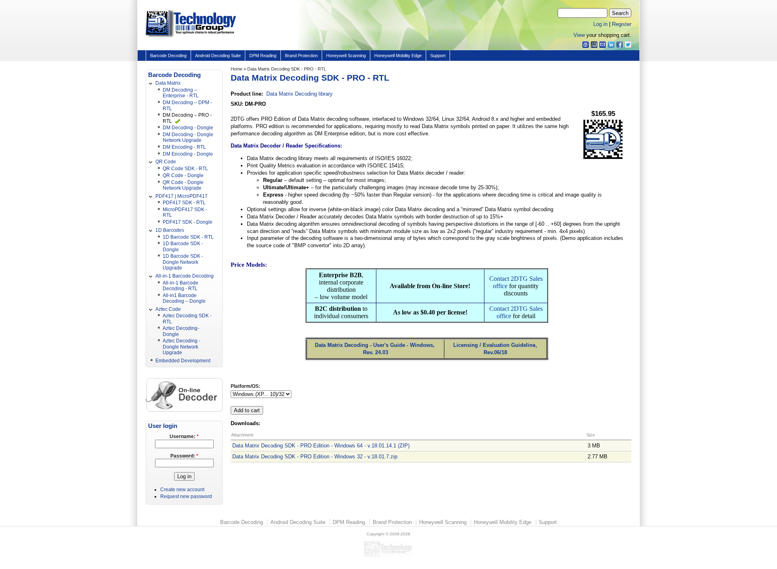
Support (438, 55)
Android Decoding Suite (218, 55)
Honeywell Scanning (346, 55)
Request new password (186, 496)
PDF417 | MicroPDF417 (181, 196)
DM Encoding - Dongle (188, 154)
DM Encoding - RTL (184, 147)
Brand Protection (301, 55)
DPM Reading (262, 55)
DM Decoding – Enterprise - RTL (181, 92)
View (579, 35)
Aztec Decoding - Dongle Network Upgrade (181, 346)
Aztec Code (168, 309)
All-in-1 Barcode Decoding (184, 276)
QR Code (165, 162)
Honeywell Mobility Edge (398, 55)
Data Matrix (167, 83)
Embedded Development (182, 361)
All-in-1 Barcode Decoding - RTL (180, 285)
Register (621, 24)
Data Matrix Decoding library (299, 94)
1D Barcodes (169, 230)
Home (236, 68)
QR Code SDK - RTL (185, 168)
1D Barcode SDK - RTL (188, 237)
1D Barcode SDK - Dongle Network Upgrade (183, 262)
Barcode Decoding (168, 55)
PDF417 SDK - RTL (184, 202)
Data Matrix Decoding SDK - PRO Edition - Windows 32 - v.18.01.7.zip (314, 456)
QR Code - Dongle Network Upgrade (183, 185)
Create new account (182, 489)
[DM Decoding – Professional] (603, 158)
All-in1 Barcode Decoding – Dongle (184, 298)
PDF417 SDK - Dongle (187, 222)
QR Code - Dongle (183, 175)
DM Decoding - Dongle (188, 127)
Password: (184, 456)
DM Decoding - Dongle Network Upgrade (188, 137)
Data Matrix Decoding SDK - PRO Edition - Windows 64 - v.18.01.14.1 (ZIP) (321, 446)
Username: (184, 436)
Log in (600, 24)
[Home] (191, 38)
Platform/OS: (245, 386)
